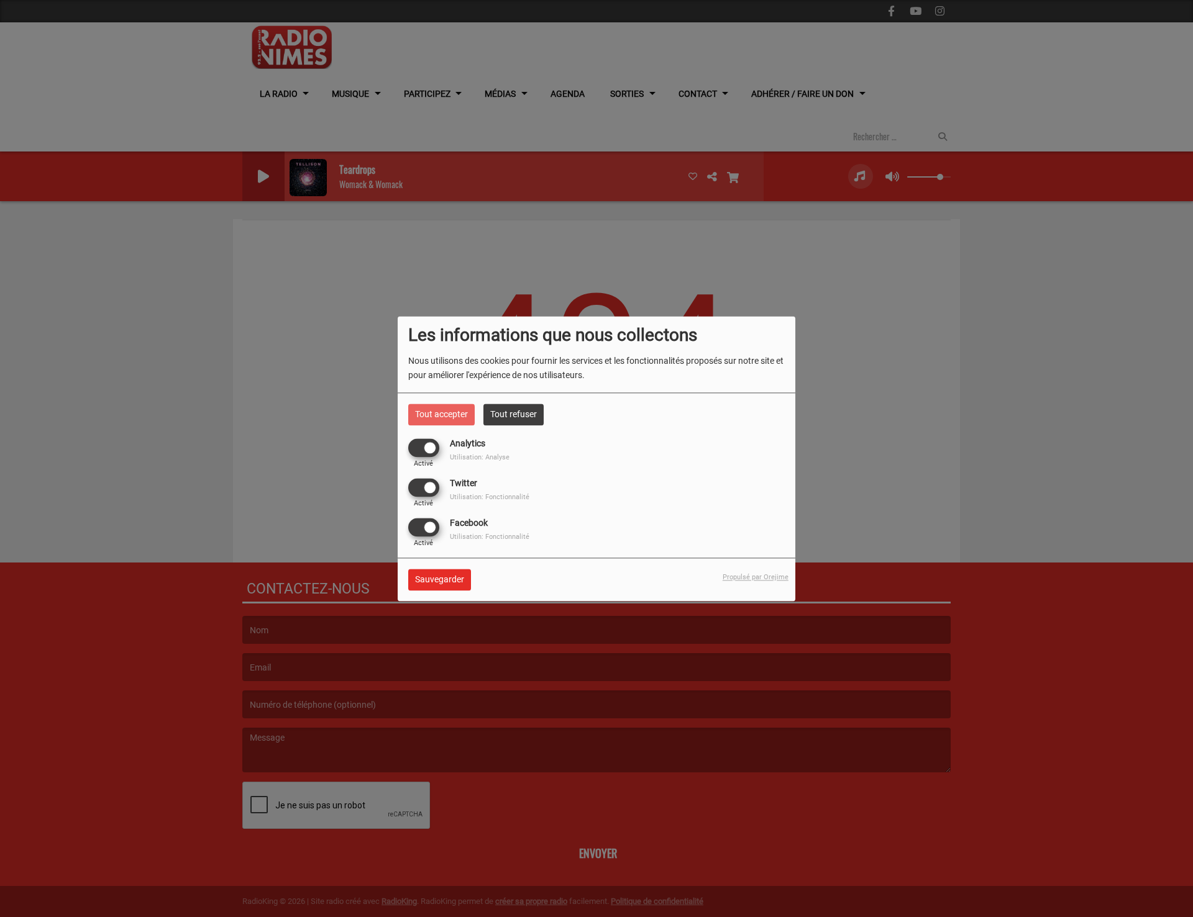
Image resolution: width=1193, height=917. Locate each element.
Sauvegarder (439, 579)
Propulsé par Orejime (755, 577)
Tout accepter (441, 414)
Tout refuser (513, 414)
